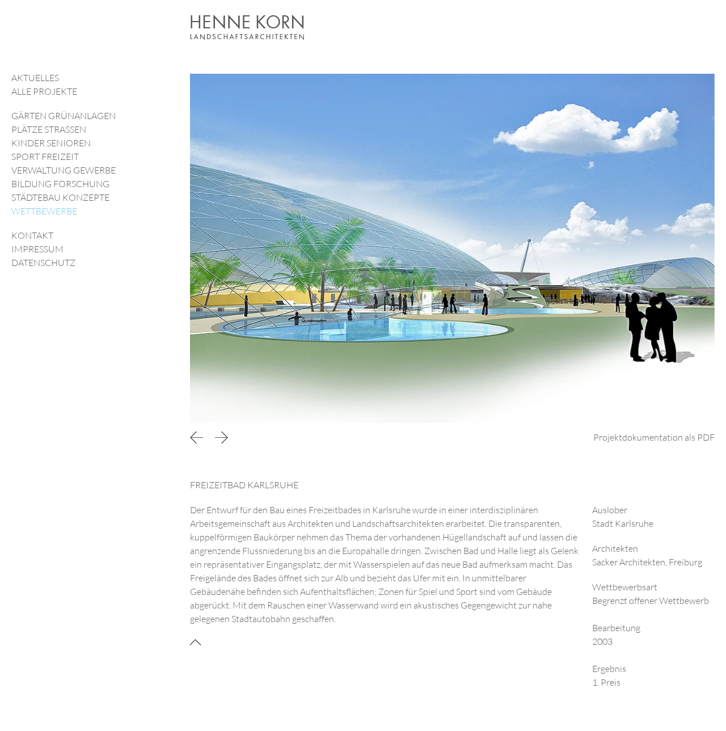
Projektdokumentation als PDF (654, 437)
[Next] (221, 437)
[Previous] (198, 437)
